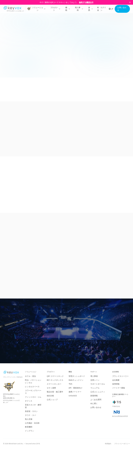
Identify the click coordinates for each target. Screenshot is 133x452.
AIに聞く (94, 403)
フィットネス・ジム (33, 397)
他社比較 (50, 395)
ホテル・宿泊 (30, 376)
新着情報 (94, 395)
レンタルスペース (32, 386)
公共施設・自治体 (32, 423)
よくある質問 (95, 399)
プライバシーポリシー (122, 444)
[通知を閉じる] (129, 2)
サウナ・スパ (30, 415)
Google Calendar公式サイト (15, 69)
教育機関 (28, 427)
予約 (70, 384)
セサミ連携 (51, 388)
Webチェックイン (76, 380)
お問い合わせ (121, 8)
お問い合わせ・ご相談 (50, 339)
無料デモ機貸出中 (86, 2)
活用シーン (94, 380)
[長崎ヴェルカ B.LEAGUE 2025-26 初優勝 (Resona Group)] (29, 8)
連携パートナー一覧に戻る (17, 27)
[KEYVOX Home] (12, 8)
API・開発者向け (75, 388)
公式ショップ (52, 399)
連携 (89, 8)
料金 (98, 8)
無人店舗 (28, 419)
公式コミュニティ (97, 391)
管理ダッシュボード (77, 376)
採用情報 (115, 384)
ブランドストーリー (120, 376)
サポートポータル (97, 384)
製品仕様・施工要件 (55, 391)
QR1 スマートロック (55, 376)
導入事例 (77, 8)
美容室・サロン (31, 411)
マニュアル (94, 388)
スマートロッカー (54, 384)
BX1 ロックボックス (55, 380)
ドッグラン (29, 430)
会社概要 (115, 380)
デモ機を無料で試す (83, 339)
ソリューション (37, 8)
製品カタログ (68, 348)
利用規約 (108, 444)
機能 (66, 8)
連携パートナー (75, 391)
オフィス (28, 401)
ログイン (103, 8)
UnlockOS (73, 395)
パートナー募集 (118, 388)
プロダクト (54, 8)
